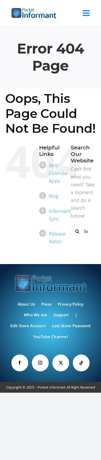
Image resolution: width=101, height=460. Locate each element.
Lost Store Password (71, 325)
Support (61, 314)
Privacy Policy (70, 304)
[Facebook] (19, 362)
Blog (53, 196)
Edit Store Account (28, 325)
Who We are (35, 314)
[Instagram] (40, 362)
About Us (26, 304)
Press (46, 304)
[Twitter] (60, 362)
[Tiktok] (81, 362)
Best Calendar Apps (59, 173)
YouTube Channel (50, 336)
